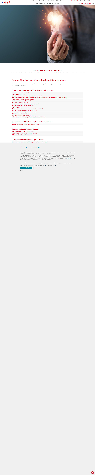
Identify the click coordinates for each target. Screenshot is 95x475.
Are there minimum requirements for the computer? (26, 100)
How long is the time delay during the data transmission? (27, 108)
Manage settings (37, 167)
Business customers (82, 0)
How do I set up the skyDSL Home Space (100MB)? (25, 124)
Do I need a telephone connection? (21, 102)
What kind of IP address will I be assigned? (23, 99)
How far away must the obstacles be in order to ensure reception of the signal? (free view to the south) (39, 97)
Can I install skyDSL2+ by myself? (21, 113)
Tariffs (48, 3)
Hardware (55, 3)
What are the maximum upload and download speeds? (27, 96)
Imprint (21, 170)
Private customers (74, 0)
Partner (88, 0)
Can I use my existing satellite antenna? (22, 115)
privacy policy (68, 158)
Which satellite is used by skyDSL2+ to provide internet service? (29, 117)
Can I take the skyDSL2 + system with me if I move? (25, 104)
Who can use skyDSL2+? (18, 94)
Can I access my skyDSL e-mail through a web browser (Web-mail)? (30, 142)
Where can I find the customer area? (22, 134)
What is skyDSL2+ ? (17, 107)
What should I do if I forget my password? (23, 131)
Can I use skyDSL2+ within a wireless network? (24, 110)
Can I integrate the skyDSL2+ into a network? (24, 112)
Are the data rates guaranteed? (20, 92)
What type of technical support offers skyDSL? (24, 133)
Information (40, 3)
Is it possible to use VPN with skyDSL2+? (22, 105)
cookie (59, 158)
